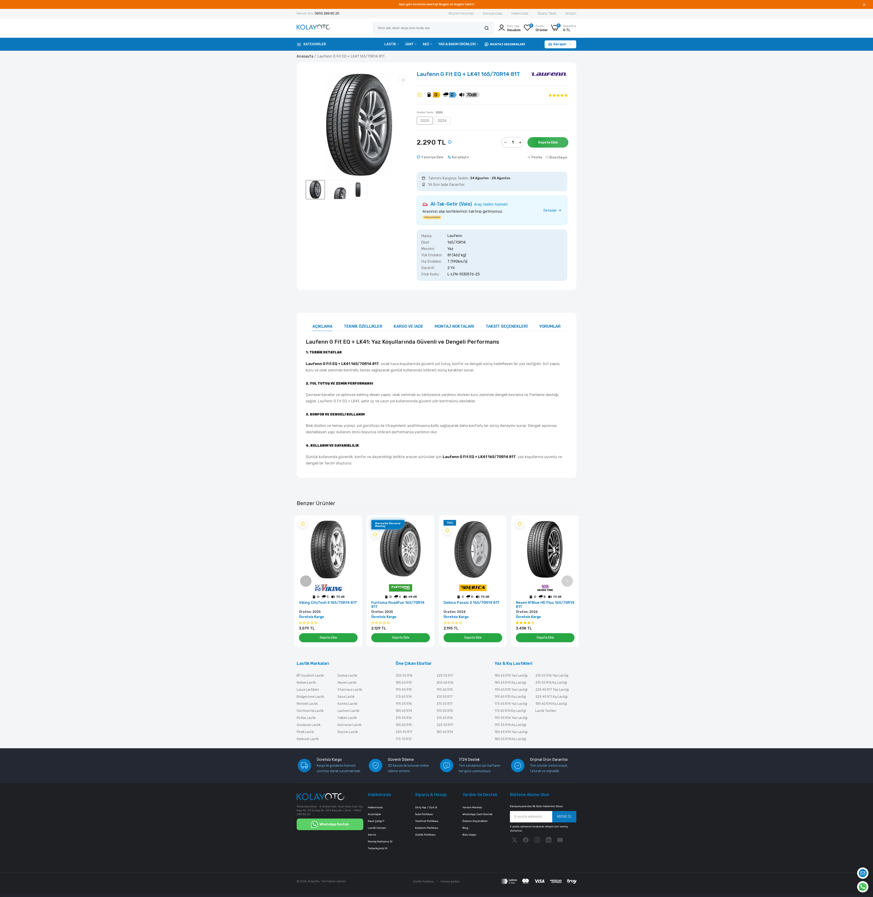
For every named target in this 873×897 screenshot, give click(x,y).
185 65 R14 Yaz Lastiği (510, 732)
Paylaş (537, 157)
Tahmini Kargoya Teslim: (448, 178)
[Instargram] (537, 839)
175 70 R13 (403, 739)
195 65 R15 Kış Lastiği (510, 697)
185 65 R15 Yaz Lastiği (510, 676)
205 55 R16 (404, 676)
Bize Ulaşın (469, 834)
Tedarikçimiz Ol (377, 848)
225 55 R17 (444, 676)
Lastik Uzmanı (377, 827)
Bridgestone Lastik (310, 697)
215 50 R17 (444, 697)
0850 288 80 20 (327, 13)
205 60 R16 (445, 683)
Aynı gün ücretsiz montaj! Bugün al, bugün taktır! (436, 4)
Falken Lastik (347, 718)
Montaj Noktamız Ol (380, 841)
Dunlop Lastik (347, 676)
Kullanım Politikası (426, 827)
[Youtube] (559, 839)
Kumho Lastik (347, 704)
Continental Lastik (310, 711)
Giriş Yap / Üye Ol (426, 807)
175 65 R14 (404, 697)
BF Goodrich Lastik (310, 676)
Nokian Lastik (306, 683)
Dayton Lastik (348, 732)
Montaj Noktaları (454, 326)
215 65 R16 (444, 718)
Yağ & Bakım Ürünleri (457, 44)
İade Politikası (424, 814)
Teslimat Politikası (427, 821)
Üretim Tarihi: (430, 112)
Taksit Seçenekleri (507, 326)
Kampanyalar (492, 13)
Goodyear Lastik (309, 725)
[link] (354, 524)
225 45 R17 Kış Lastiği (551, 697)
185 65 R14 (404, 711)
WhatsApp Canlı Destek (477, 814)
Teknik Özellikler (363, 326)
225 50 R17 (444, 725)
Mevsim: (428, 249)
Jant (409, 44)
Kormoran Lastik (349, 725)
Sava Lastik (346, 697)
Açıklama (322, 326)
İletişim (570, 13)
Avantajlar (374, 814)
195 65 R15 (404, 690)
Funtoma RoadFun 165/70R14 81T (397, 605)
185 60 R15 (404, 725)
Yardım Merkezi (472, 807)
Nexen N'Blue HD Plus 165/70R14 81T (545, 605)
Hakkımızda (520, 13)
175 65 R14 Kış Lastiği (510, 711)
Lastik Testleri (545, 711)
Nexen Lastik (347, 683)
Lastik (390, 44)
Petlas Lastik (306, 718)
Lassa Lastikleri (308, 690)
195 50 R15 (444, 711)
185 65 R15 (404, 683)
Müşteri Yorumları (461, 13)
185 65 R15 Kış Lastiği (510, 683)
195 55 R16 (404, 704)
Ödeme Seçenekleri (475, 821)
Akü (426, 44)
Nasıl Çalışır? (376, 821)
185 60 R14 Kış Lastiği (551, 704)
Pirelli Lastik (305, 732)
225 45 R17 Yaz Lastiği (552, 690)
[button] (558, 95)
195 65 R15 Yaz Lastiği (510, 690)
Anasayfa (305, 56)
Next (567, 581)
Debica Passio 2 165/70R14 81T (472, 603)
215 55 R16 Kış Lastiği (551, 683)
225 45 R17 (404, 732)
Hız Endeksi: (431, 262)
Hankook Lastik (308, 739)
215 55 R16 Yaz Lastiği (551, 676)
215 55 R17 (444, 704)
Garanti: (428, 268)
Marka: (426, 236)
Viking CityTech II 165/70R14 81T (328, 603)
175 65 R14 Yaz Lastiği (510, 704)
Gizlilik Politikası (425, 834)
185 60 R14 (444, 732)
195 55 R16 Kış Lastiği (510, 725)
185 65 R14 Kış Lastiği (510, 739)
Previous (305, 581)
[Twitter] (514, 839)
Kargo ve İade (408, 326)
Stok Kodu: (430, 274)
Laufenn (454, 236)
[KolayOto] (314, 28)
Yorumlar (550, 326)
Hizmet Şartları (450, 881)
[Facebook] (525, 839)
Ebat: (425, 242)
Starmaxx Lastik (350, 690)
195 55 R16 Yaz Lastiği (510, 718)
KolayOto (314, 881)
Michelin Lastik (307, 704)
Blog (465, 827)
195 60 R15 (444, 690)
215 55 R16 (404, 718)
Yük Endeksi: (431, 255)
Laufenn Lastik (348, 711)
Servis (372, 834)
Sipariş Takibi (546, 13)
